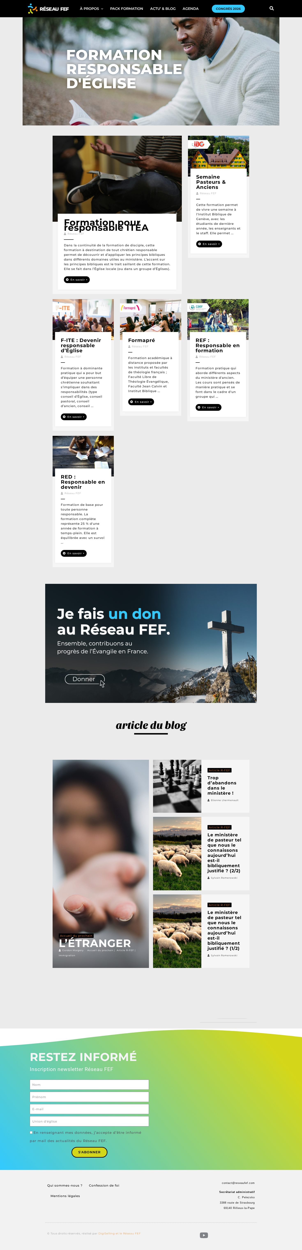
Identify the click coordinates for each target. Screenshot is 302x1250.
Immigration (67, 955)
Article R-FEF (125, 950)
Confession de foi (104, 1185)
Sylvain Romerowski (224, 877)
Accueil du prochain (76, 936)
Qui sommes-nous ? (65, 1185)
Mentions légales (65, 1196)
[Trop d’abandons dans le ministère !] (177, 786)
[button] (91, 8)
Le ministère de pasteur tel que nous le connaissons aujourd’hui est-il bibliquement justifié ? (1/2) (224, 930)
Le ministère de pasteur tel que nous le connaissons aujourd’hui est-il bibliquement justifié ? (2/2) (224, 852)
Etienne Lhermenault (225, 800)
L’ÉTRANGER (95, 943)
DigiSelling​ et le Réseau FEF (119, 1233)
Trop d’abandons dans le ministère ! (221, 785)
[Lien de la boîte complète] (117, 215)
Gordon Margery (73, 950)
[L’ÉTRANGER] (101, 864)
